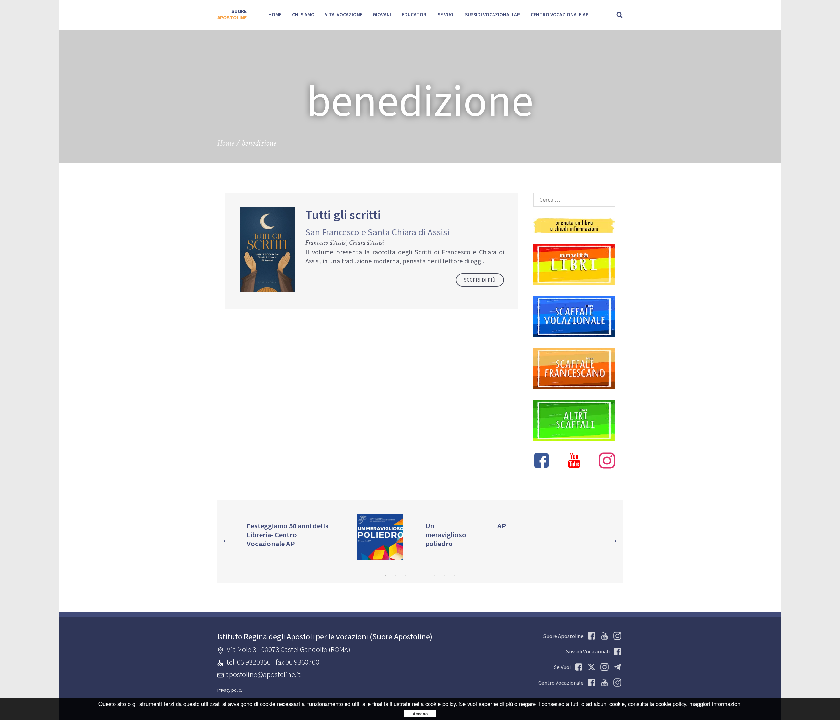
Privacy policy (229, 690)
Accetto (420, 714)
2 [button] (395, 575)
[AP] (542, 528)
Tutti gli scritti (343, 214)
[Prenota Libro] (574, 225)
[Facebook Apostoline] (590, 636)
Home (275, 14)
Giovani (382, 14)
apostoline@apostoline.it (263, 674)
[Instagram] (607, 461)
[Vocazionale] (574, 316)
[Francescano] (574, 368)
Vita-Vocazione (344, 14)
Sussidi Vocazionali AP (492, 14)
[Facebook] (541, 461)
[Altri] (574, 420)
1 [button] (385, 575)
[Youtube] (574, 461)
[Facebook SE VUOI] (577, 667)
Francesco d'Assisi (325, 242)
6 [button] (434, 575)
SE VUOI (446, 14)
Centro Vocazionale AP (560, 14)
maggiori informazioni (715, 704)
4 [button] (415, 575)
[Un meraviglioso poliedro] (416, 536)
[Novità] (574, 264)
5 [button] (425, 575)
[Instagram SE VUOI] (616, 636)
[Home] (232, 15)
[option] (294, 536)
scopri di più (479, 280)
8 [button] (454, 575)
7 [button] (444, 575)
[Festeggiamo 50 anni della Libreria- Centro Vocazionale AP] (291, 536)
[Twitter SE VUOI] (590, 667)
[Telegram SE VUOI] (616, 667)
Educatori (415, 14)
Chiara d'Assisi (366, 242)
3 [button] (405, 575)
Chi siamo (303, 14)
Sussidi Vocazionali (588, 651)
